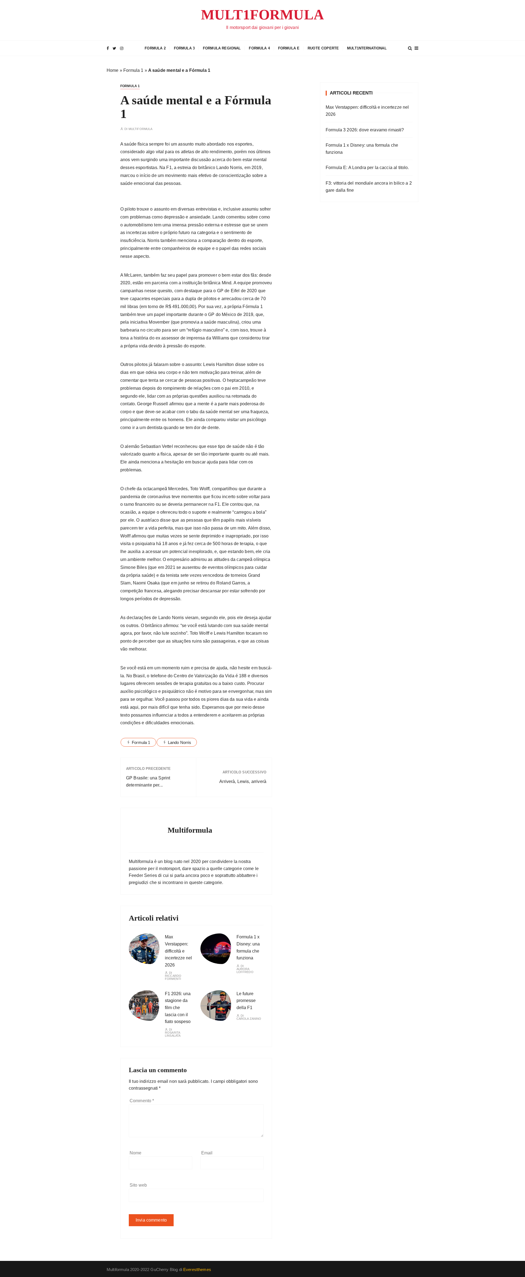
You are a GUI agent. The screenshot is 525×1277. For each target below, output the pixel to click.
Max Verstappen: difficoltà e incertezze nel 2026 (178, 951)
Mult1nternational (367, 48)
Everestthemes (197, 1269)
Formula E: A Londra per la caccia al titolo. (367, 167)
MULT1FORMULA (262, 14)
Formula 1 (133, 70)
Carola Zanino (249, 1018)
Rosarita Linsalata (172, 1034)
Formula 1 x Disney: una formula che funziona (362, 149)
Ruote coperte (323, 48)
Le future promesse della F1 (246, 1000)
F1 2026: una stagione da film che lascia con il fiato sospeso (178, 1007)
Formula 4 (259, 48)
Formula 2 (155, 48)
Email (207, 1153)
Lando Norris (179, 742)
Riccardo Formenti (173, 977)
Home (113, 70)
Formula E (288, 48)
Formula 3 (184, 48)
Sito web (138, 1185)
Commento (142, 1100)
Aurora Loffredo (245, 971)
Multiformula (141, 129)
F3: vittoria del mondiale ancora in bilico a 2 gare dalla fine (369, 187)
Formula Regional (222, 48)
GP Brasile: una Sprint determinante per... (148, 781)
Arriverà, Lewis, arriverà (242, 781)
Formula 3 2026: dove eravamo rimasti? (365, 130)
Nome (136, 1153)
